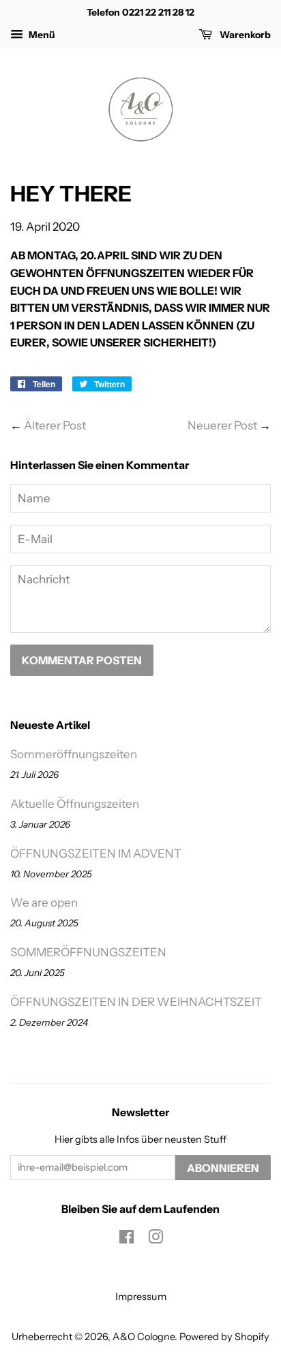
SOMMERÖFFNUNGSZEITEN (88, 952)
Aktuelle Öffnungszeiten (74, 804)
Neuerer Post (222, 425)
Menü (41, 35)
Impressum (140, 1296)
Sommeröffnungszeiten (73, 754)
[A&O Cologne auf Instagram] (155, 1239)
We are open (44, 902)
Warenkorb (244, 35)
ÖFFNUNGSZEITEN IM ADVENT (95, 853)
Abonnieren (223, 1168)
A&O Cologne (144, 1337)
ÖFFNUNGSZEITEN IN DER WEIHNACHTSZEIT (136, 1002)
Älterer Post (55, 425)
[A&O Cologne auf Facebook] (126, 1239)
